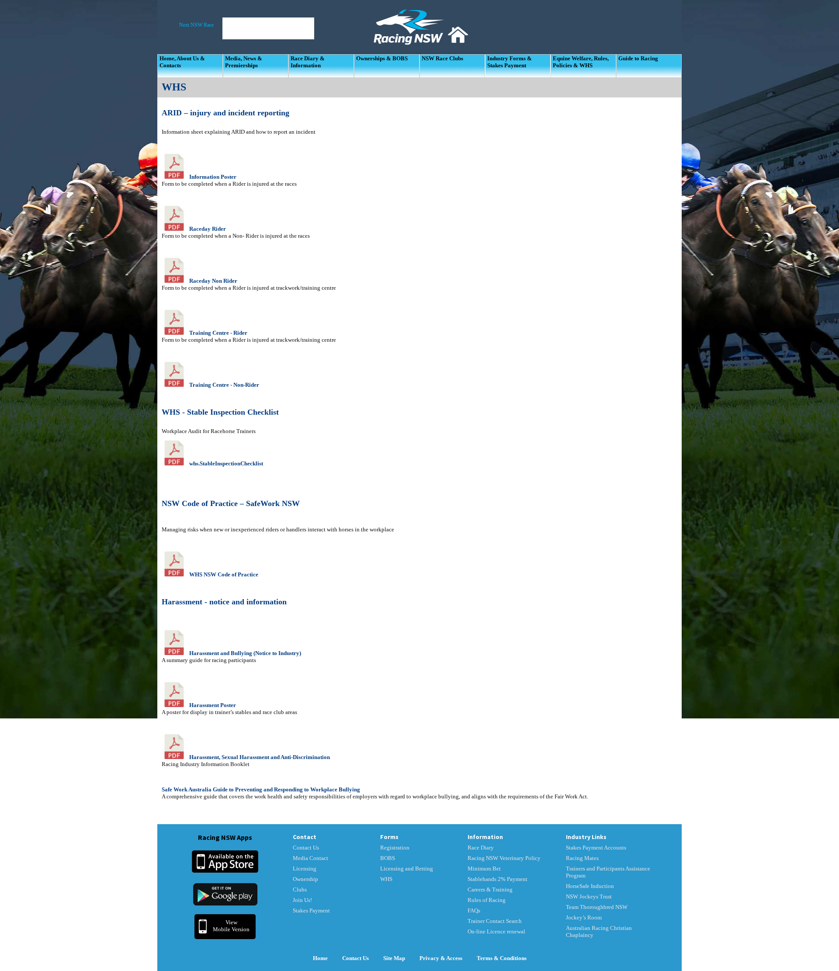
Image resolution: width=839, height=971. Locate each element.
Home (320, 958)
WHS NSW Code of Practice (223, 574)
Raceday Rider (207, 228)
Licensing (304, 868)
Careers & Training (490, 889)
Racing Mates (582, 858)
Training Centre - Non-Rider (224, 384)
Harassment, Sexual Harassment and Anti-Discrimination (259, 757)
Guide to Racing (638, 58)
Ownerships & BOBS (382, 58)
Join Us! (302, 900)
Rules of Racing (487, 900)
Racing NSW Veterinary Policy (504, 858)
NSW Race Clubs (442, 58)
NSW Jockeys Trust (589, 896)
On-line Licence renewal (496, 931)
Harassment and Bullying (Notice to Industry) (245, 653)
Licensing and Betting (406, 868)
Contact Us (306, 847)
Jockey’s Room (584, 917)
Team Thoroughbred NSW (597, 907)
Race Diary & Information (308, 62)
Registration (394, 847)
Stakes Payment (311, 910)
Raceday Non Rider (213, 280)
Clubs (300, 889)
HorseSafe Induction (590, 886)
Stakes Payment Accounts (596, 847)
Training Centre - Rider (218, 332)
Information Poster (212, 176)
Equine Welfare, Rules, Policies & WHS (581, 62)
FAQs (474, 910)
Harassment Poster (212, 705)
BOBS (387, 858)
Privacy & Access (441, 958)
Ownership (305, 879)
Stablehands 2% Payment (497, 879)
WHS (386, 879)
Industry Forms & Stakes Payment (509, 62)
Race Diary (481, 847)
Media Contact (310, 858)
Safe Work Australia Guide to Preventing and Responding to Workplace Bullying (261, 789)
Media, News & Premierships (243, 62)
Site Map (394, 958)
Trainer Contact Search (495, 921)
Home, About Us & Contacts (182, 62)
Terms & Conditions (502, 958)
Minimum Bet (484, 868)
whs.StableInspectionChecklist (226, 463)
